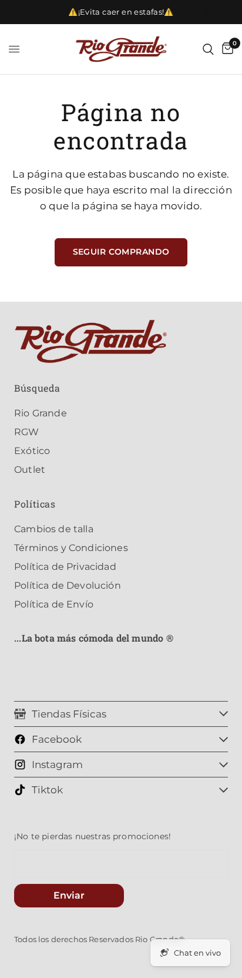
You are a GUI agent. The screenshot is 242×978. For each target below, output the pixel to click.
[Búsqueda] (208, 49)
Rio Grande (40, 413)
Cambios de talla (53, 529)
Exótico (32, 450)
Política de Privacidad (65, 566)
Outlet (29, 469)
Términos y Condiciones (71, 547)
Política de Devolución (67, 585)
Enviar (69, 895)
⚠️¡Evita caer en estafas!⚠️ (121, 11)
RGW (26, 432)
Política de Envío (53, 604)
